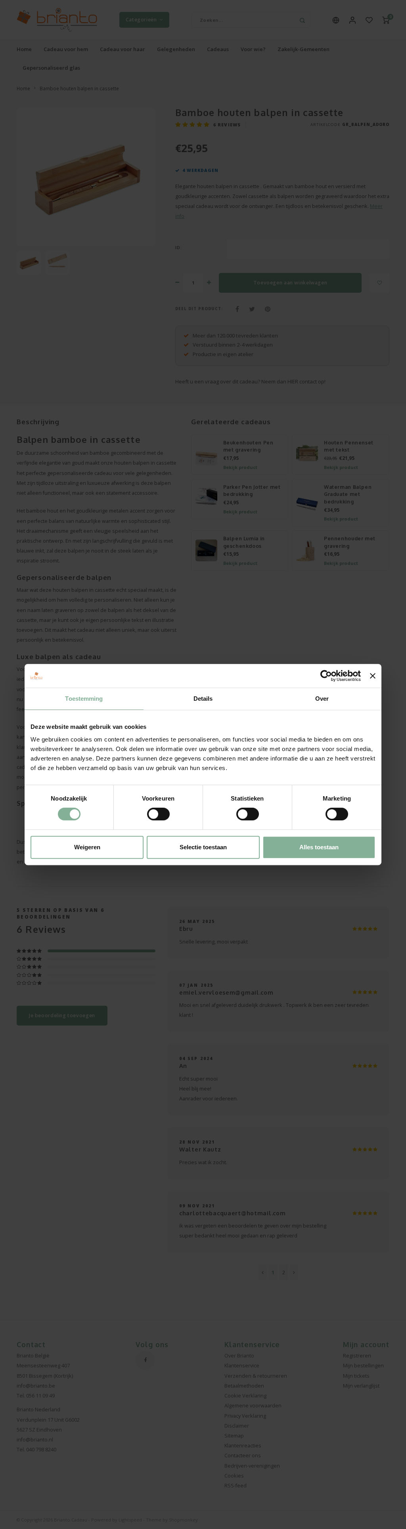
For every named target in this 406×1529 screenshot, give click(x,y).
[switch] (158, 814)
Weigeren (87, 847)
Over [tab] (322, 698)
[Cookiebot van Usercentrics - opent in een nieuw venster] (326, 676)
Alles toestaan (319, 847)
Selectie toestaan (203, 847)
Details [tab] (203, 698)
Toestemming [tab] (84, 698)
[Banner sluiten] (372, 676)
